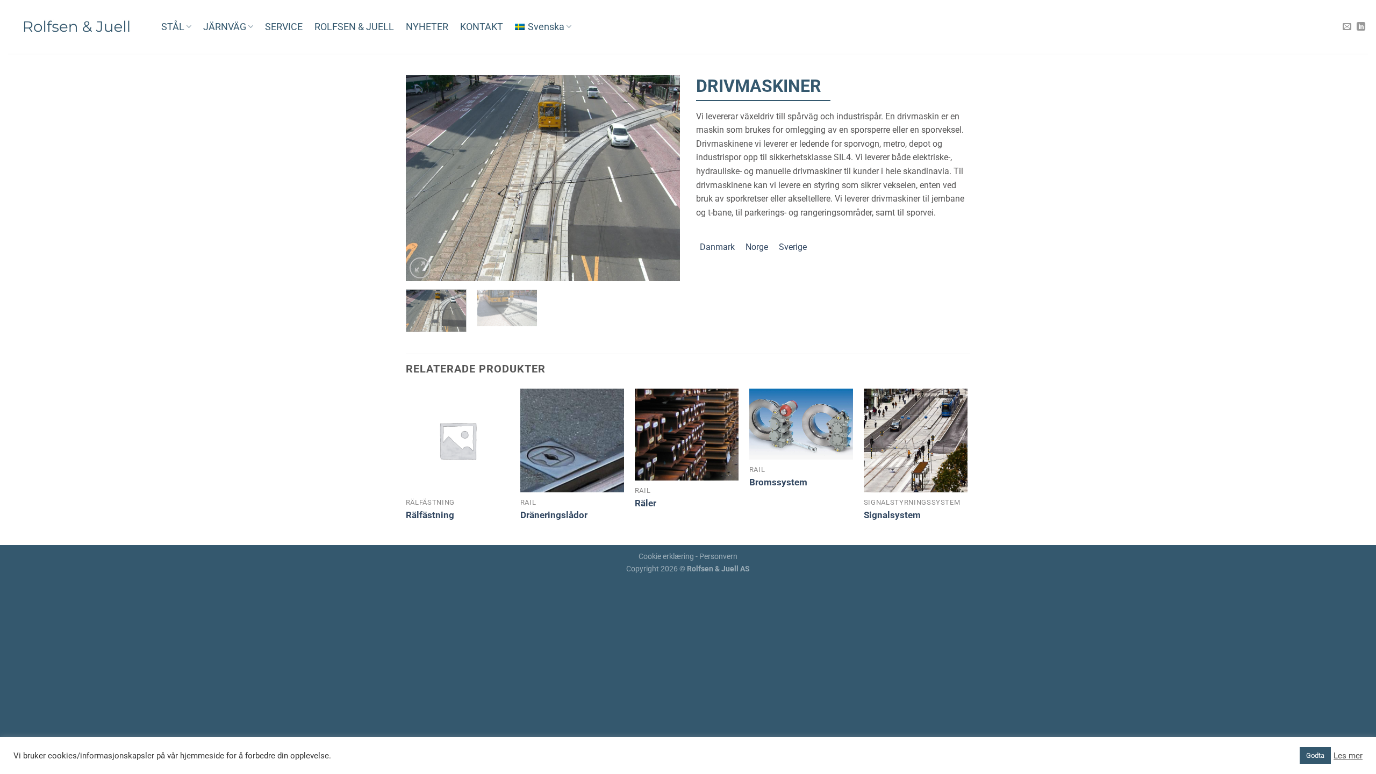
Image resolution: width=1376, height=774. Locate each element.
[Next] (661, 178)
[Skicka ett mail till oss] (1347, 27)
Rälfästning (430, 515)
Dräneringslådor (553, 515)
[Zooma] (420, 267)
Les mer (1348, 756)
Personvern (718, 556)
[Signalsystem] (916, 440)
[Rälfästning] (458, 440)
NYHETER (427, 27)
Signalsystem (892, 515)
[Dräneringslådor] (572, 440)
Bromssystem (778, 482)
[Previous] (424, 178)
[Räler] (687, 435)
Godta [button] (1315, 755)
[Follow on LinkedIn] (1361, 27)
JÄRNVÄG (224, 27)
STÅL (172, 27)
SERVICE (284, 27)
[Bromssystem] (801, 424)
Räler (645, 503)
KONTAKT (481, 27)
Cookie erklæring (666, 556)
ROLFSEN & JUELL (354, 27)
